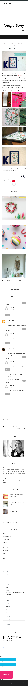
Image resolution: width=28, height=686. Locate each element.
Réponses (8, 304)
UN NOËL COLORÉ (6, 251)
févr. (7, 609)
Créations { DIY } (22, 43)
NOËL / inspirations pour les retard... (11, 222)
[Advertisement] (14, 9)
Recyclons (5, 550)
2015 (6, 574)
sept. (7, 587)
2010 (6, 624)
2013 (6, 616)
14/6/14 (12, 309)
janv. (7, 612)
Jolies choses (6, 539)
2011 (6, 621)
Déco (14, 45)
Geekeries (5, 556)
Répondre (24, 302)
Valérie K (13, 307)
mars (7, 606)
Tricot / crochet (6, 558)
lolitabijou (11, 296)
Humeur (5, 542)
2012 (6, 619)
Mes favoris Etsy (7, 545)
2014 (6, 577)
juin (7, 590)
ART (4, 553)
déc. (7, 579)
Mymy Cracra (12, 320)
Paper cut (8, 597)
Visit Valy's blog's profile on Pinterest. (11, 522)
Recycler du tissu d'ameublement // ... (11, 280)
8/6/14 (9, 298)
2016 (6, 571)
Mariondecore (12, 348)
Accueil (1, 679)
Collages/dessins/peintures (10, 43)
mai (7, 600)
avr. (7, 603)
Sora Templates (13, 682)
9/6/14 (9, 350)
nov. (7, 581)
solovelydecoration (15, 374)
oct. (7, 584)
